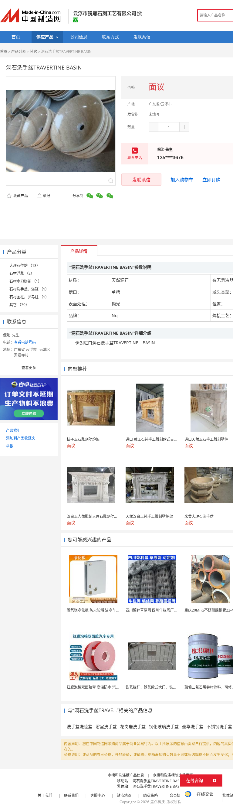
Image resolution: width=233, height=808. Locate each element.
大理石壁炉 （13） (24, 265)
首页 (3, 51)
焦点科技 (157, 801)
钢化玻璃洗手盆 (164, 726)
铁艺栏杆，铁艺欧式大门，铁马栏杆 (155, 687)
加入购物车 (182, 180)
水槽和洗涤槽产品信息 (126, 775)
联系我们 (71, 795)
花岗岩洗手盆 (133, 726)
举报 (46, 195)
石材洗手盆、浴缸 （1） (29, 289)
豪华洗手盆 (192, 726)
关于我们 (45, 795)
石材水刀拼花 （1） (25, 281)
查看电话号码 (25, 342)
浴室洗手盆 (106, 726)
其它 (33, 51)
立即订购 (211, 180)
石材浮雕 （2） (21, 273)
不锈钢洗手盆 (219, 726)
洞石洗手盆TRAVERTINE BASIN (158, 781)
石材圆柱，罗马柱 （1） (29, 297)
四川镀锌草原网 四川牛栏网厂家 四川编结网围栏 (165, 610)
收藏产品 (20, 195)
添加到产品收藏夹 (20, 438)
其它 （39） (19, 304)
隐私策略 (150, 795)
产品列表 (18, 51)
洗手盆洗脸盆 (79, 726)
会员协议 (177, 795)
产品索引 (13, 430)
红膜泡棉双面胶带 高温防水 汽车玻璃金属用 (102, 687)
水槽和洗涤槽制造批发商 (173, 775)
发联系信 (141, 180)
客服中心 (97, 795)
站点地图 (124, 795)
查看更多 (29, 367)
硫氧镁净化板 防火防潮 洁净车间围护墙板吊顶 (104, 610)
